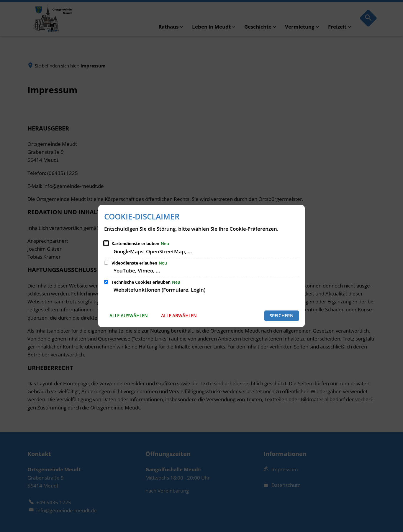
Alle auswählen (128, 315)
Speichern (282, 315)
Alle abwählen (179, 315)
